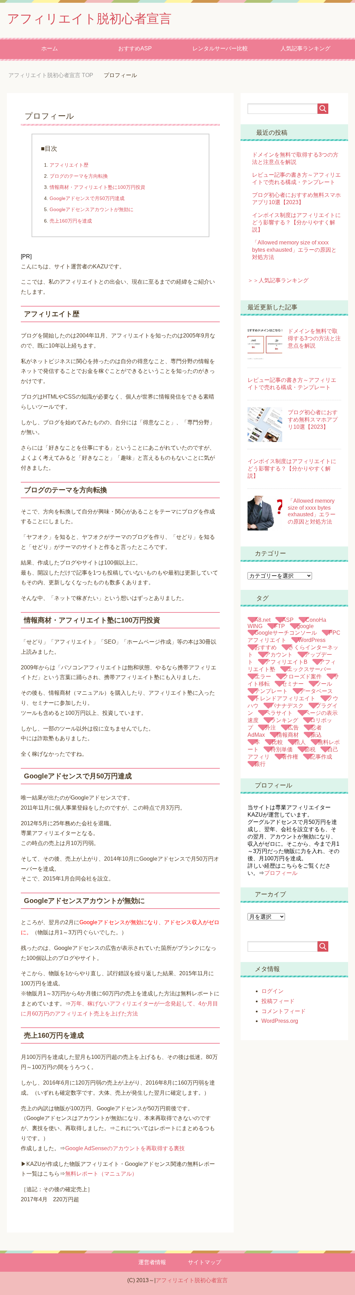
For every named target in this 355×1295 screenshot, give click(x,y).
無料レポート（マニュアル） (101, 1174)
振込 (316, 735)
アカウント (279, 655)
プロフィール (280, 873)
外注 (270, 727)
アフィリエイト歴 (69, 165)
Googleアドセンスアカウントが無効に (91, 209)
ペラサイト (279, 713)
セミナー (293, 684)
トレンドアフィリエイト (284, 698)
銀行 (260, 764)
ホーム (49, 48)
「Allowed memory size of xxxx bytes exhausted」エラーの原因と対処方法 (294, 250)
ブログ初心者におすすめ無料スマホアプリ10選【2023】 (313, 419)
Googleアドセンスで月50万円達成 (87, 198)
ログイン (272, 991)
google (305, 626)
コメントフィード (283, 1011)
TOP (56, 75)
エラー (262, 676)
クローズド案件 (302, 676)
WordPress (312, 640)
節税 (309, 749)
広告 (293, 727)
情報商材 (288, 735)
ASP (288, 620)
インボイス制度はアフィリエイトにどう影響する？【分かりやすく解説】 (296, 222)
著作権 (290, 757)
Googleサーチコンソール (285, 633)
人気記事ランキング (305, 48)
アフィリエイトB (286, 662)
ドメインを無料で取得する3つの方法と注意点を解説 (314, 338)
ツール (323, 684)
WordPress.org (279, 1021)
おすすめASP (135, 48)
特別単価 (281, 749)
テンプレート (271, 691)
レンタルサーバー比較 (220, 48)
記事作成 (321, 757)
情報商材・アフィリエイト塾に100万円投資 (97, 187)
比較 (277, 742)
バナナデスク (287, 706)
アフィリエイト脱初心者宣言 (89, 18)
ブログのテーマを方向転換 (79, 176)
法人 (300, 742)
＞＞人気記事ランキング (278, 280)
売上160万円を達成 (71, 221)
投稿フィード (278, 1001)
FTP (279, 626)
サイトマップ (204, 1262)
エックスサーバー (309, 669)
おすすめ (265, 647)
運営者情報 (152, 1262)
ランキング (284, 720)
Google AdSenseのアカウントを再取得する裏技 (125, 1148)
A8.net (262, 620)
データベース (316, 691)
